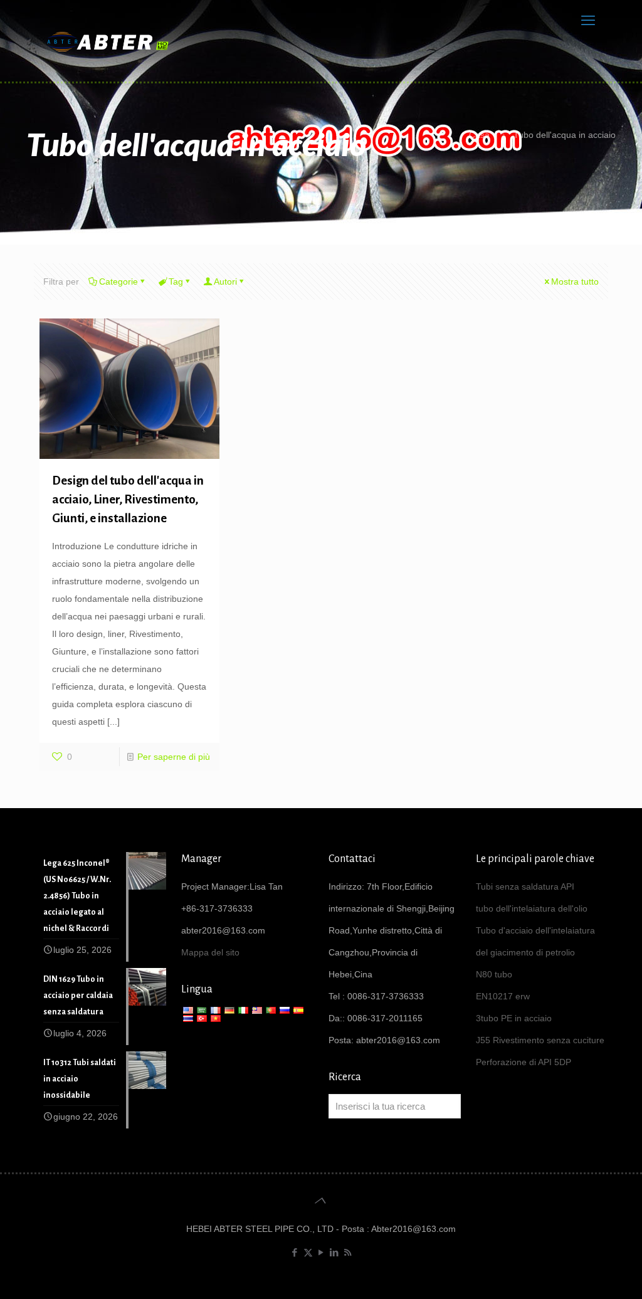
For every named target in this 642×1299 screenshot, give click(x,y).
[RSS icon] (347, 1252)
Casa (479, 135)
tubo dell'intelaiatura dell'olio (531, 908)
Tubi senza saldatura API (525, 886)
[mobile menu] (588, 20)
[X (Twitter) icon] (308, 1252)
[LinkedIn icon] (334, 1252)
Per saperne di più (173, 757)
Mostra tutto (575, 281)
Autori (225, 281)
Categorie (118, 281)
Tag (176, 281)
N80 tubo (494, 974)
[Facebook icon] (295, 1252)
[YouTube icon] (321, 1252)
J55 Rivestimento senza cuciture (540, 1040)
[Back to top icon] (321, 1200)
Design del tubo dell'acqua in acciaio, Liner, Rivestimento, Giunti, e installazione (128, 499)
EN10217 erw (503, 996)
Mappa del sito (210, 952)
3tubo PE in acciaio (514, 1018)
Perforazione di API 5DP (523, 1062)
